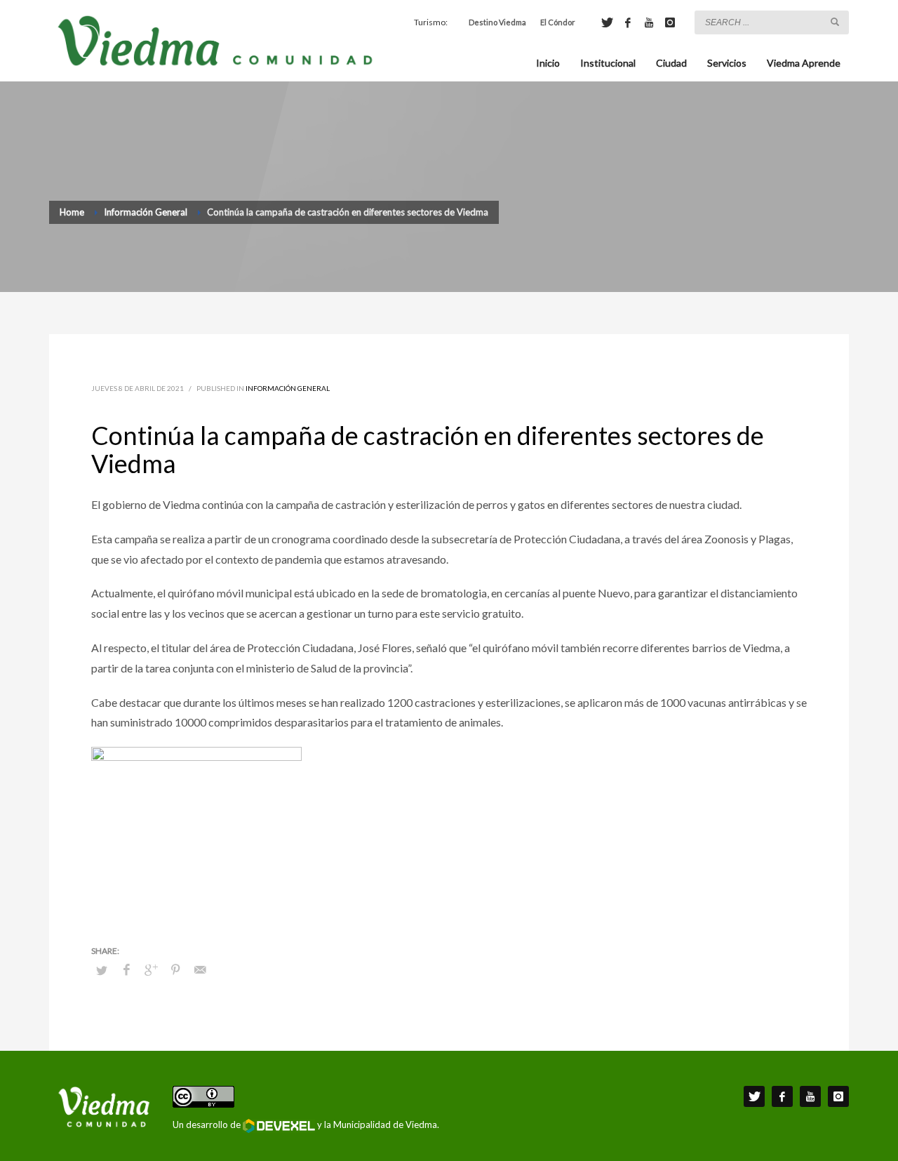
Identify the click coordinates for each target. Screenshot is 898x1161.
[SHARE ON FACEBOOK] (126, 969)
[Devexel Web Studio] (279, 1126)
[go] (835, 22)
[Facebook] (627, 22)
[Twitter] (606, 22)
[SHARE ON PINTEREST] (175, 969)
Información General (288, 388)
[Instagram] (670, 22)
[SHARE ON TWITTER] (101, 970)
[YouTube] (648, 22)
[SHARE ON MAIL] (199, 969)
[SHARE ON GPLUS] (150, 969)
